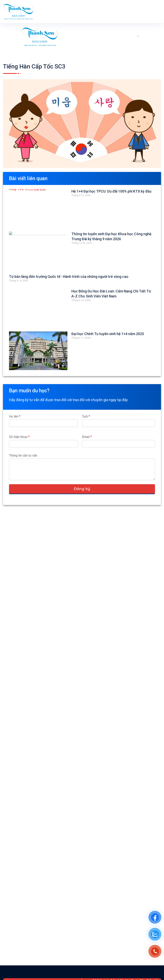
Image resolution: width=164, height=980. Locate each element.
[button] (138, 36)
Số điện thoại (19, 437)
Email (87, 437)
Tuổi (86, 416)
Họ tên (14, 416)
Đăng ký (82, 489)
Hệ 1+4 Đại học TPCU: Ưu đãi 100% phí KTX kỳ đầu (111, 191)
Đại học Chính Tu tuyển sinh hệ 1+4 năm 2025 (107, 334)
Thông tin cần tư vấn (23, 455)
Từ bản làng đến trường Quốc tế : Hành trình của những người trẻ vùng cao (68, 276)
